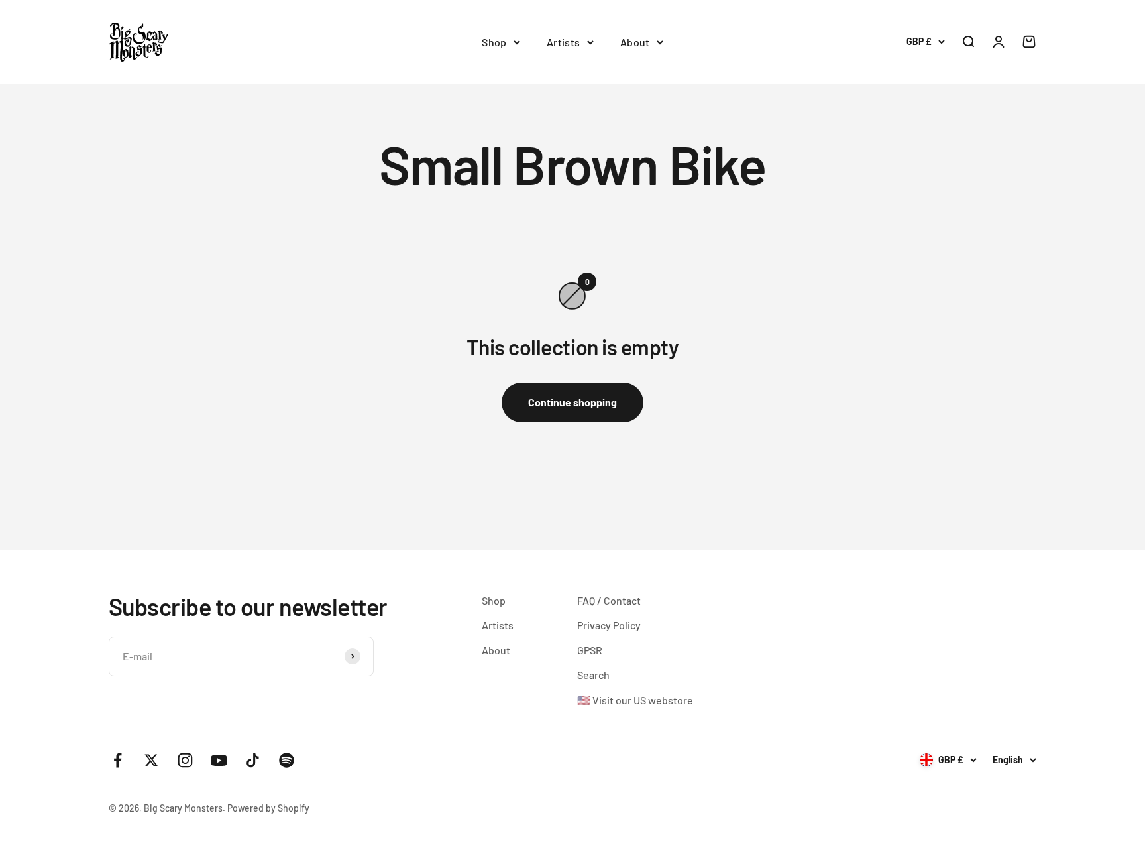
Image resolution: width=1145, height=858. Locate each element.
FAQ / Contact (609, 600)
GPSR (589, 650)
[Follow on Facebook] (118, 760)
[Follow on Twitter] (151, 760)
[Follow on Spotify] (287, 760)
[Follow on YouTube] (219, 760)
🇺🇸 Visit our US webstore (635, 700)
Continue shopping (572, 402)
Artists (563, 42)
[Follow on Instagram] (185, 760)
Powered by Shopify (268, 808)
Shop (494, 42)
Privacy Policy (609, 625)
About (635, 42)
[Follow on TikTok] (253, 760)
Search (593, 674)
